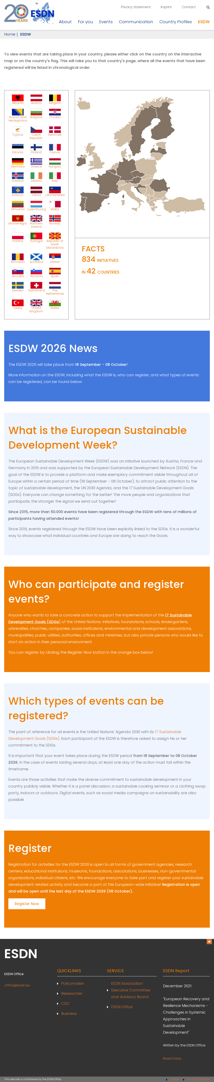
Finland (36, 152)
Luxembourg (36, 209)
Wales (54, 308)
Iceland (17, 180)
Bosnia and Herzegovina (18, 118)
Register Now (27, 903)
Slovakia (18, 276)
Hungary (55, 166)
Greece (36, 166)
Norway (54, 223)
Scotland (36, 262)
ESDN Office (121, 1006)
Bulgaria (36, 117)
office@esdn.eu (17, 985)
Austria (36, 103)
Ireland (36, 180)
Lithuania (17, 209)
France (55, 152)
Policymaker (72, 983)
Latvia (36, 195)
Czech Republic (36, 136)
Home (9, 34)
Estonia (17, 152)
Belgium (55, 103)
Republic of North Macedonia (55, 244)
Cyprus (18, 135)
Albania (17, 103)
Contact (189, 7)
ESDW (204, 22)
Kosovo (17, 195)
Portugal (36, 241)
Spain (55, 276)
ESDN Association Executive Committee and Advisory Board (130, 990)
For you (85, 22)
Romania (18, 262)
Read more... (173, 1058)
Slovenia (36, 276)
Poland (18, 241)
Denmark (55, 135)
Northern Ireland (36, 224)
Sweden (18, 290)
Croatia (55, 117)
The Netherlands (55, 291)
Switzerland (36, 290)
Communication (136, 22)
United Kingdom (36, 309)
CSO (65, 1003)
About (65, 22)
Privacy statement (136, 7)
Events (106, 22)
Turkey (18, 308)
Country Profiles (175, 22)
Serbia (55, 262)
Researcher (72, 993)
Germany (18, 166)
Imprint (166, 7)
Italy (55, 180)
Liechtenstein (55, 195)
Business (69, 1013)
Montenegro (18, 223)
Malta (55, 209)
